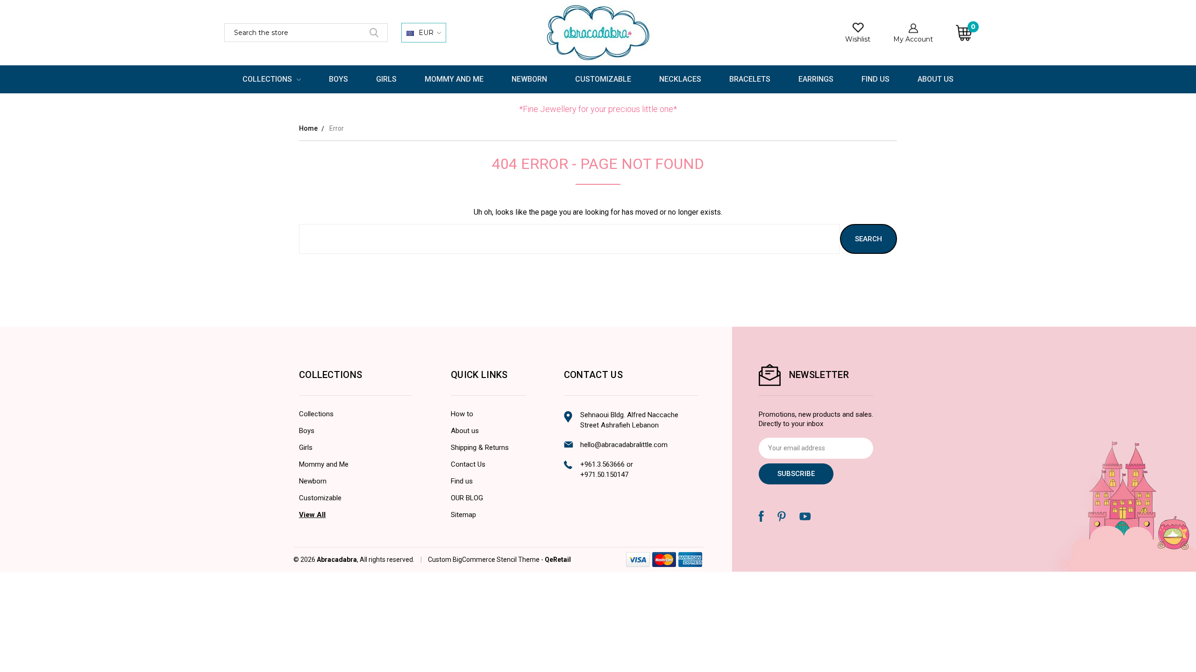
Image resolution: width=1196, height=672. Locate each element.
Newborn (529, 79)
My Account (913, 39)
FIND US (875, 79)
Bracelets (749, 79)
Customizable (603, 79)
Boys (338, 79)
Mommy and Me (454, 79)
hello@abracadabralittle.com (624, 445)
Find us (462, 481)
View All (312, 515)
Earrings (815, 79)
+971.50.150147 (604, 474)
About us (465, 431)
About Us (936, 79)
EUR (426, 32)
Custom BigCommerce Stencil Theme (484, 559)
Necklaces (680, 79)
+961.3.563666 (602, 464)
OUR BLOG (467, 498)
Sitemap (463, 515)
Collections (268, 79)
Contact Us (468, 464)
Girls (386, 79)
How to (462, 414)
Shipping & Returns (480, 447)
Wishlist (857, 39)
